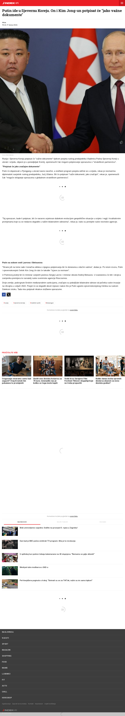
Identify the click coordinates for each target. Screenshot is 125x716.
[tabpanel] (62, 559)
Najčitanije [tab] (62, 522)
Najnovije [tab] (22, 522)
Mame (5, 668)
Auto (4, 686)
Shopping (6, 656)
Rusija (6, 303)
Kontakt (31, 704)
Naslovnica (8, 632)
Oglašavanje (6, 704)
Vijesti (5, 638)
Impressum (39, 704)
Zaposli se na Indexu (19, 704)
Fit (3, 680)
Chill (4, 692)
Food (4, 662)
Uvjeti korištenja (50, 704)
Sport (5, 644)
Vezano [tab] (102, 522)
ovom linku (74, 310)
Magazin (6, 650)
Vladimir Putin (35, 303)
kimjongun (49, 303)
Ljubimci (6, 674)
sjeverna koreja (19, 303)
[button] (122, 3)
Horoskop (7, 698)
